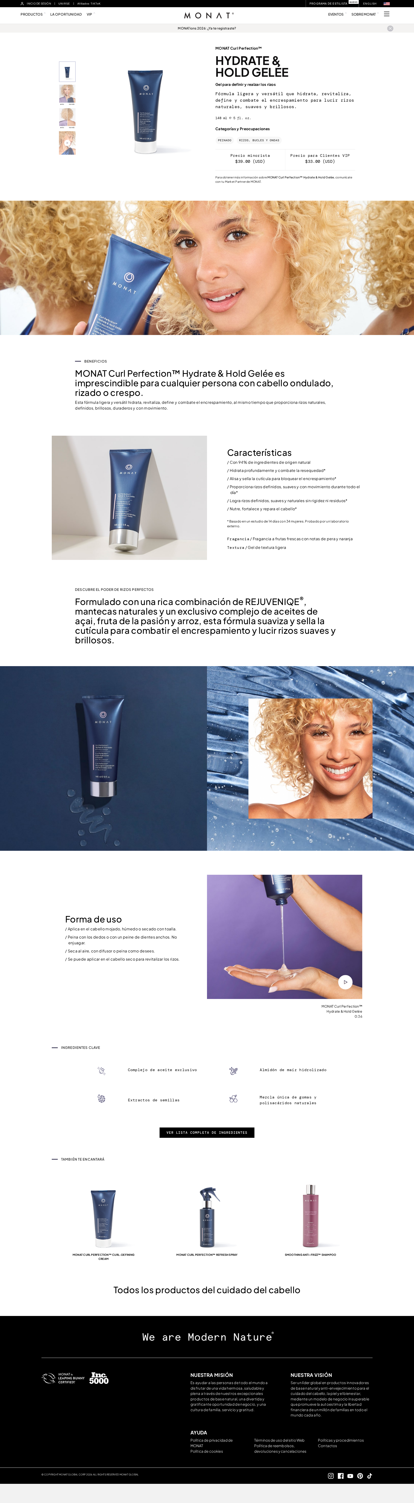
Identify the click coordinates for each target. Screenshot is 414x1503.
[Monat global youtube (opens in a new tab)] (348, 1476)
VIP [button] (89, 14)
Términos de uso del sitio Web (279, 1440)
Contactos (327, 1445)
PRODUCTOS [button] (32, 14)
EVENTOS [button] (336, 14)
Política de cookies (206, 1451)
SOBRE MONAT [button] (363, 14)
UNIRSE (64, 3)
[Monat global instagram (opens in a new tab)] (329, 1476)
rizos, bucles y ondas (259, 140)
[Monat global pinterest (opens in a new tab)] (358, 1476)
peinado (224, 140)
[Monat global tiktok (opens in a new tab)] (368, 1476)
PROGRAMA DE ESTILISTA (328, 3)
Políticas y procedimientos (341, 1440)
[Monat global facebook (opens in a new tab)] (339, 1476)
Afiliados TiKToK (89, 3)
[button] (387, 3)
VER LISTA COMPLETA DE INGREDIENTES (207, 1132)
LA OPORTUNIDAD (66, 14)
